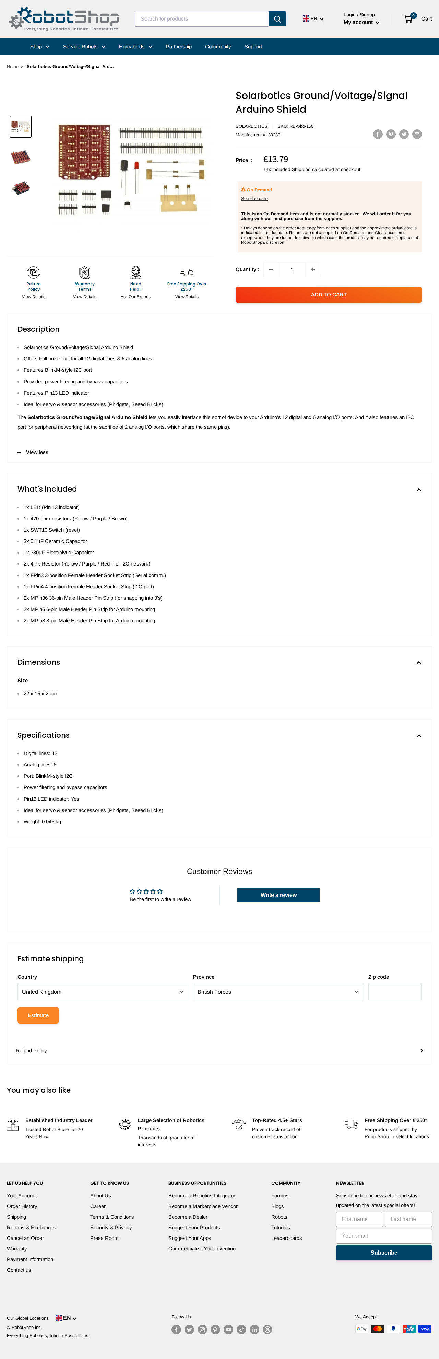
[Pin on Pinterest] (391, 134)
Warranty (17, 1249)
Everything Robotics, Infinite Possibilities (47, 1335)
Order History (22, 1206)
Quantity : (247, 269)
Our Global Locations (28, 1318)
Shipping (16, 1217)
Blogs (277, 1206)
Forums (280, 1195)
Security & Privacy (111, 1227)
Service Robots (81, 46)
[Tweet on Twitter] (404, 134)
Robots (279, 1217)
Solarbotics (252, 126)
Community (218, 46)
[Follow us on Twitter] (189, 1329)
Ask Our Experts (136, 296)
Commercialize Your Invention (202, 1249)
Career (98, 1206)
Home (13, 66)
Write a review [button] (279, 895)
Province (203, 977)
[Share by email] (417, 134)
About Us (100, 1195)
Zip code (378, 977)
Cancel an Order (25, 1238)
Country (27, 977)
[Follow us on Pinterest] (215, 1329)
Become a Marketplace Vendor (203, 1206)
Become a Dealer (187, 1217)
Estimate (38, 1015)
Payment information (30, 1259)
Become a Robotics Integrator (201, 1195)
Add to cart (329, 294)
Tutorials (280, 1227)
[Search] (277, 18)
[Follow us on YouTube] (228, 1329)
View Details (33, 296)
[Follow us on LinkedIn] (254, 1329)
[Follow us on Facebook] (176, 1329)
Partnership (179, 46)
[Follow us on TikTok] (241, 1329)
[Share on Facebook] (378, 134)
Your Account (22, 1195)
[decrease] (271, 269)
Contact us (19, 1270)
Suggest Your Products (194, 1227)
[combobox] (202, 19)
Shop (36, 46)
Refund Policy (31, 1050)
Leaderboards (286, 1238)
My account (359, 22)
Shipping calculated (313, 169)
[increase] (313, 269)
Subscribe (384, 1253)
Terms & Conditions (112, 1217)
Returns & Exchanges (31, 1227)
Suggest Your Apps (189, 1238)
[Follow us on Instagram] (202, 1329)
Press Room (104, 1238)
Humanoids (132, 46)
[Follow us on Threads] (267, 1329)
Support (253, 46)
